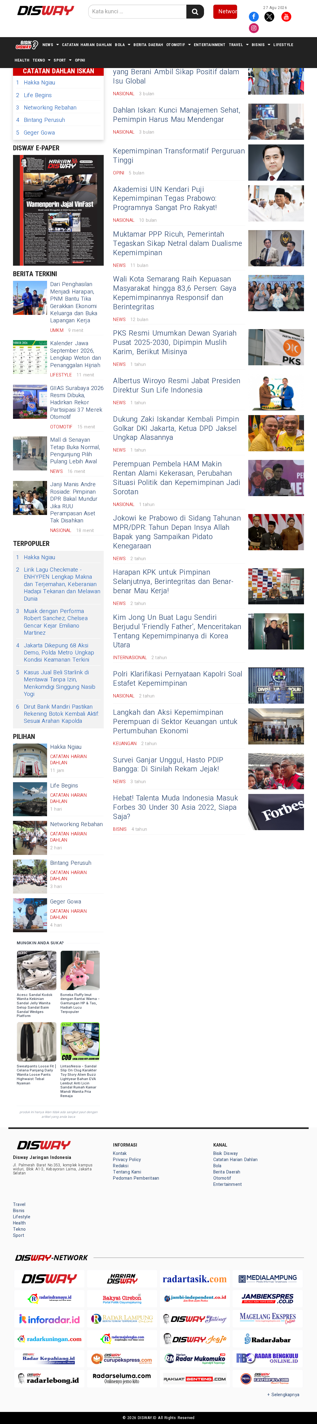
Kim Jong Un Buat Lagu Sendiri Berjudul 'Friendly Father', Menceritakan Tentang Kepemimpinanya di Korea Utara (177, 631)
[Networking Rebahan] (30, 838)
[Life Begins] (30, 799)
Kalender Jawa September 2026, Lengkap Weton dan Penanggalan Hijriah (75, 354)
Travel (236, 44)
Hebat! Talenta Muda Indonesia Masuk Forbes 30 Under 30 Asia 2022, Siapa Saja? (175, 807)
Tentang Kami (127, 1172)
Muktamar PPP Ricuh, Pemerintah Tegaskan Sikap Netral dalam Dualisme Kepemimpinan (177, 243)
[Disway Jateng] (194, 1318)
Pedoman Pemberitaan (136, 1178)
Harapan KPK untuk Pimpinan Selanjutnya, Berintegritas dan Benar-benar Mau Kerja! (173, 581)
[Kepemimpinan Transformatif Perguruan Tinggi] (276, 162)
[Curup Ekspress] (122, 1359)
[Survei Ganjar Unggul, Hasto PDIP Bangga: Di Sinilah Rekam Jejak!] (276, 771)
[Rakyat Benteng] (194, 1379)
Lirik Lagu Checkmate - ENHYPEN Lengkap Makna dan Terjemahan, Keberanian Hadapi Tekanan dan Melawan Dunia (58, 584)
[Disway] (49, 1279)
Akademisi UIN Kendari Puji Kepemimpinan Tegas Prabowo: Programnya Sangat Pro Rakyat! (165, 198)
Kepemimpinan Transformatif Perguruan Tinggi (179, 156)
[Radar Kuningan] (49, 1339)
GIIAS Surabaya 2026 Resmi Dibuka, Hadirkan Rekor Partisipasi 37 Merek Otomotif (77, 403)
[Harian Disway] (122, 1279)
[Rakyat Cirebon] (122, 1299)
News (47, 44)
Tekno (39, 60)
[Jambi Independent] (194, 1299)
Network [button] (228, 11)
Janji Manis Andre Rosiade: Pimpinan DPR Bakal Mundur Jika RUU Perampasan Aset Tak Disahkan (74, 502)
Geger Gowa (35, 132)
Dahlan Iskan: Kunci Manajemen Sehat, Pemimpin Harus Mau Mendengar (176, 115)
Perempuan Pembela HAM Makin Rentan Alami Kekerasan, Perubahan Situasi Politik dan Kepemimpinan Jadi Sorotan (176, 478)
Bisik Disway (225, 1153)
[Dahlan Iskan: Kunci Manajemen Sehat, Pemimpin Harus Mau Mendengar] (276, 122)
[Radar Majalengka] (122, 1339)
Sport (60, 60)
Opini (80, 60)
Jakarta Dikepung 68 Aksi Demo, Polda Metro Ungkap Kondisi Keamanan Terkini (55, 653)
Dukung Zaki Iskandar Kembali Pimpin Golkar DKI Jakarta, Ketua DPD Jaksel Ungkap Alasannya (176, 428)
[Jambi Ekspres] (267, 1299)
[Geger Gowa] (30, 915)
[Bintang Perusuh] (30, 877)
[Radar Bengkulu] (267, 1359)
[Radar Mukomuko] (194, 1359)
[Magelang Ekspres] (267, 1319)
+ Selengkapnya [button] (283, 1395)
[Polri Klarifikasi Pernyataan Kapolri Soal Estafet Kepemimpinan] (276, 685)
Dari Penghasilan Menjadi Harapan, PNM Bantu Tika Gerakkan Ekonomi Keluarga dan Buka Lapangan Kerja (74, 302)
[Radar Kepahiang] (49, 1359)
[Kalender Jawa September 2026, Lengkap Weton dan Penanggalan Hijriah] (30, 357)
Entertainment (210, 44)
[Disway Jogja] (194, 1339)
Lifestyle (283, 44)
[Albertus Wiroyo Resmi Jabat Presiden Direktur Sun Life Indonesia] (276, 392)
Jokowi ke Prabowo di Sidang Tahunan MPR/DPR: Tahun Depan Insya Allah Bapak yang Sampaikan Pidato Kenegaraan (177, 532)
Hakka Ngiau (35, 82)
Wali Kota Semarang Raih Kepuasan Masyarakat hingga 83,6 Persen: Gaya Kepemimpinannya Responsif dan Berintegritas (174, 293)
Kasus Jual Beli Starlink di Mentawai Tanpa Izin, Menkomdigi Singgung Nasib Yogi (55, 683)
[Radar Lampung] (122, 1319)
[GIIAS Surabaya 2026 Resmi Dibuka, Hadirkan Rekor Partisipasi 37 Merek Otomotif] (30, 402)
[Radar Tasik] (194, 1279)
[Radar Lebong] (49, 1379)
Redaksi (120, 1166)
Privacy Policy (127, 1159)
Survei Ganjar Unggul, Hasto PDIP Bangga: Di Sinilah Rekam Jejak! (168, 765)
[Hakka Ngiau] (30, 761)
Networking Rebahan (46, 107)
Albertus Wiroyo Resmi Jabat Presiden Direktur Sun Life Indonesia (176, 386)
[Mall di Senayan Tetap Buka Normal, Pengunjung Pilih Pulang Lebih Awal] (30, 453)
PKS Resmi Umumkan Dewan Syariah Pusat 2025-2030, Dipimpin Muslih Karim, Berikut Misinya (175, 342)
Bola (120, 44)
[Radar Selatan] (267, 1379)
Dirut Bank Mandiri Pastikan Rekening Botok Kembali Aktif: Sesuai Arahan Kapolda (57, 714)
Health (22, 60)
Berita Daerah (148, 44)
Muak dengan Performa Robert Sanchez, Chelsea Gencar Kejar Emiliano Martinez (52, 622)
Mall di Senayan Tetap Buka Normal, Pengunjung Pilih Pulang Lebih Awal (75, 451)
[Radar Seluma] (122, 1379)
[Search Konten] (195, 11)
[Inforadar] (49, 1319)
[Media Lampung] (267, 1279)
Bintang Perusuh (40, 120)
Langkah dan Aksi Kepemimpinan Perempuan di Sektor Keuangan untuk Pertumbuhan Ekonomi (175, 721)
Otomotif (175, 44)
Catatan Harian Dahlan (87, 44)
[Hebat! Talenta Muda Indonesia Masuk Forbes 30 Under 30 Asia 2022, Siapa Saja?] (276, 812)
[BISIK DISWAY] (27, 45)
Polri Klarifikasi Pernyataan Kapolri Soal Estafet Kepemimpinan (177, 679)
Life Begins (34, 95)
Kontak (120, 1153)
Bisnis (258, 44)
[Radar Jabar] (267, 1339)
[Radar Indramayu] (49, 1299)
